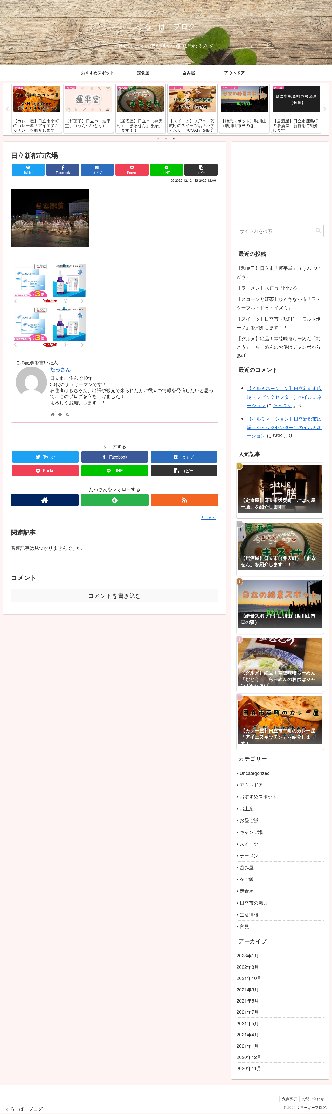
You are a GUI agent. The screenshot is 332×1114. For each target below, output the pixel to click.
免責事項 (289, 1098)
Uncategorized (255, 773)
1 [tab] (158, 138)
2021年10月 (249, 978)
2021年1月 (248, 1045)
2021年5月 (248, 1023)
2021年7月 (248, 1012)
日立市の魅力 (254, 902)
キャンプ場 (251, 831)
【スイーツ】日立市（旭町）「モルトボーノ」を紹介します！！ (279, 322)
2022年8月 (248, 967)
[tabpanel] (37, 108)
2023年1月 (248, 955)
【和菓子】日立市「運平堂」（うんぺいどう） (279, 272)
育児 (244, 926)
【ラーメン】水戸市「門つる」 (269, 287)
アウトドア (251, 784)
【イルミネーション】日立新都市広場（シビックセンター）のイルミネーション (284, 396)
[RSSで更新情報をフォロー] (67, 414)
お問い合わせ (313, 1098)
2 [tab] (166, 138)
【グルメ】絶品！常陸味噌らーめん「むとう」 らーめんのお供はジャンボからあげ (279, 347)
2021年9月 (248, 989)
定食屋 (247, 890)
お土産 (247, 808)
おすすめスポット (258, 796)
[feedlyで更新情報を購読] (60, 414)
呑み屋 (247, 867)
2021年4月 (248, 1034)
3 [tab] (173, 138)
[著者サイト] (53, 414)
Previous (7, 109)
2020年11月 (249, 1068)
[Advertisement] (280, 183)
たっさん (60, 369)
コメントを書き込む (114, 596)
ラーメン (249, 855)
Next (325, 109)
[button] (318, 231)
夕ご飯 (247, 879)
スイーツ (249, 843)
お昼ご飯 (249, 820)
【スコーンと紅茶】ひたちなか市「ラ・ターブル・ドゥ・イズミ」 (279, 302)
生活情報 (249, 914)
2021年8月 (248, 1000)
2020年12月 (249, 1057)
